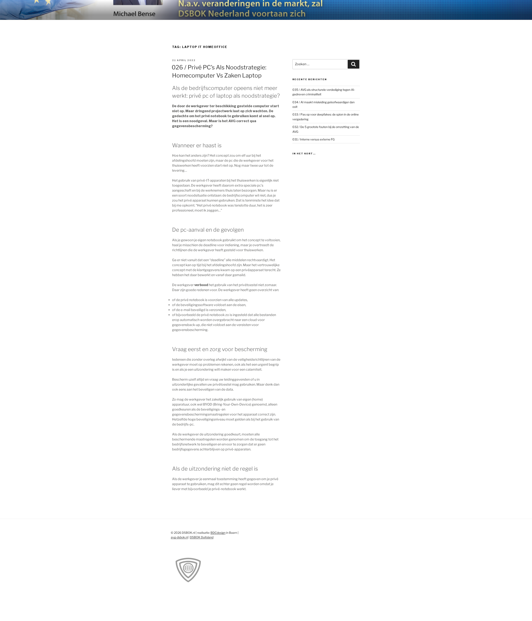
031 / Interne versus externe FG (313, 139)
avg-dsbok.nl (179, 537)
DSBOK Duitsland (201, 537)
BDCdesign (218, 532)
